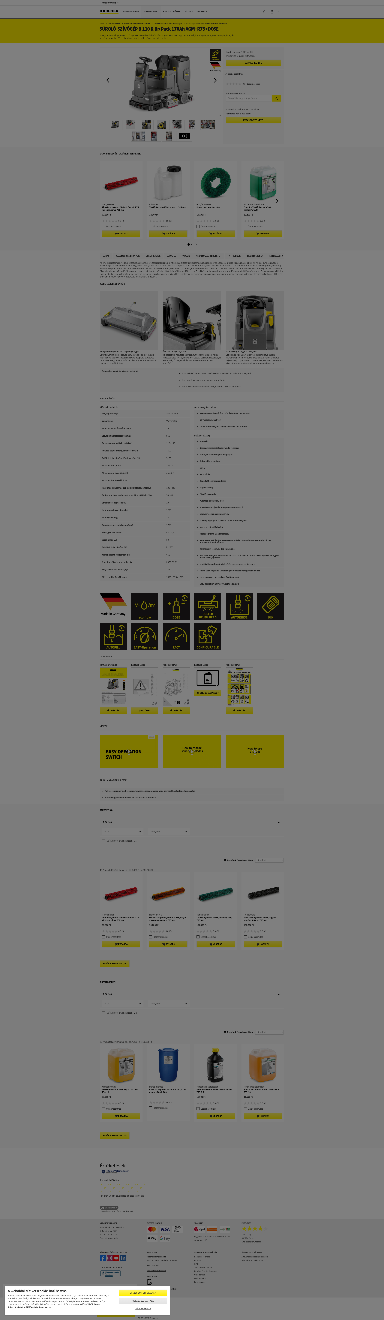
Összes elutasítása (143, 1301)
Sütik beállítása (143, 1308)
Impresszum (45, 1307)
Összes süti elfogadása (143, 1293)
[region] (87, 1300)
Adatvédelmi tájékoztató (26, 1307)
